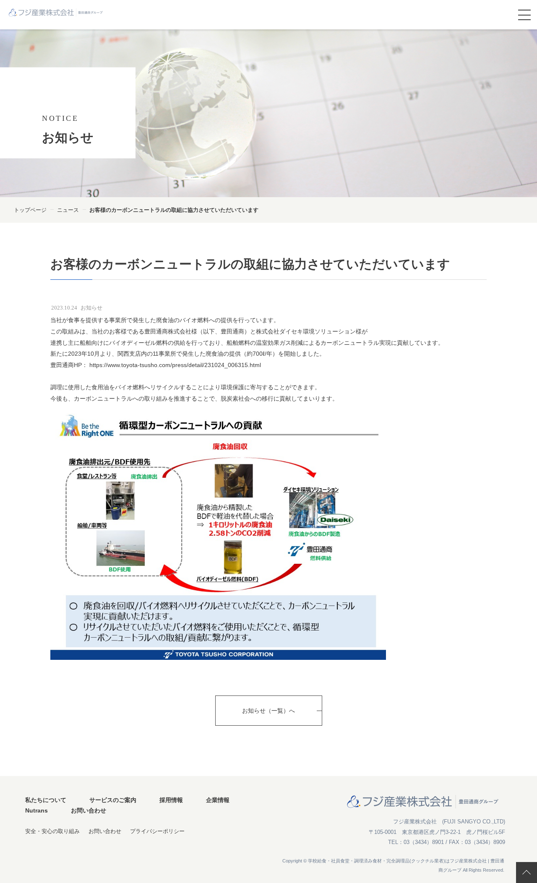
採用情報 (171, 800)
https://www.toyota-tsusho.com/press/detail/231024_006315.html (174, 365)
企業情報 (217, 800)
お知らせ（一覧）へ (268, 710)
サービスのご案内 (112, 800)
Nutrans (36, 810)
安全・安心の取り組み (52, 831)
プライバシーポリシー (157, 831)
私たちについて (45, 800)
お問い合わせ (88, 810)
